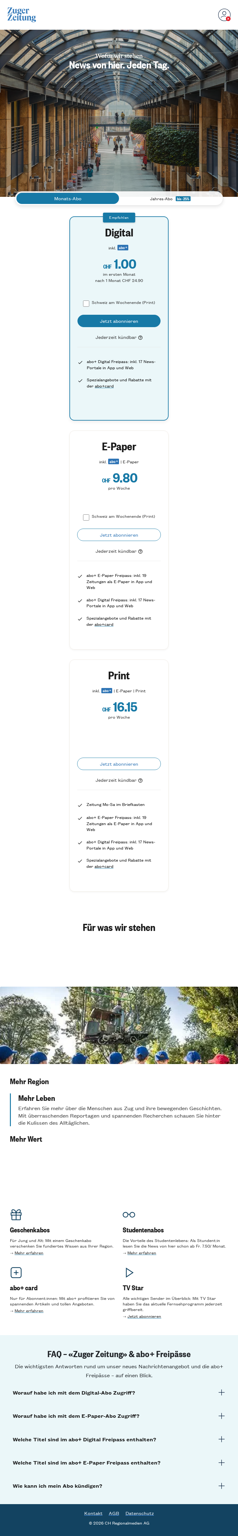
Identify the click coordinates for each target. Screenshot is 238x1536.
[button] (119, 1081)
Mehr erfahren (29, 1253)
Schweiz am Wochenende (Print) (123, 302)
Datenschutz (140, 1513)
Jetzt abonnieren (144, 1316)
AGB (114, 1513)
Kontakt (93, 1513)
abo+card (104, 386)
